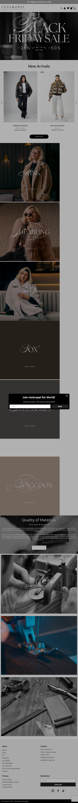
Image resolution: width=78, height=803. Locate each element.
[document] (39, 401)
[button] (67, 395)
